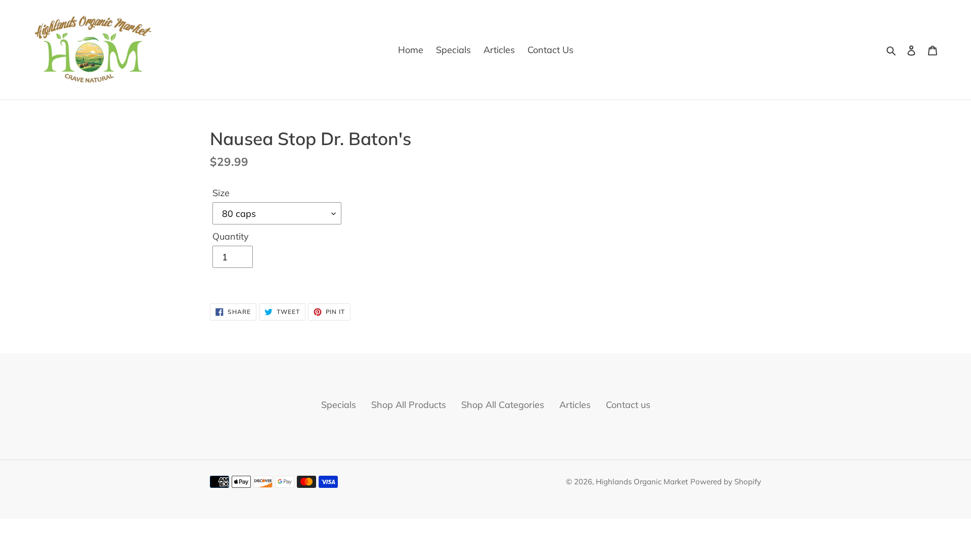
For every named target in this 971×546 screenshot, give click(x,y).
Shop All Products (408, 405)
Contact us (628, 405)
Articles (575, 405)
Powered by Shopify (725, 481)
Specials (338, 405)
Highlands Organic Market (642, 481)
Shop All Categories (502, 405)
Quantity (230, 236)
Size (221, 193)
